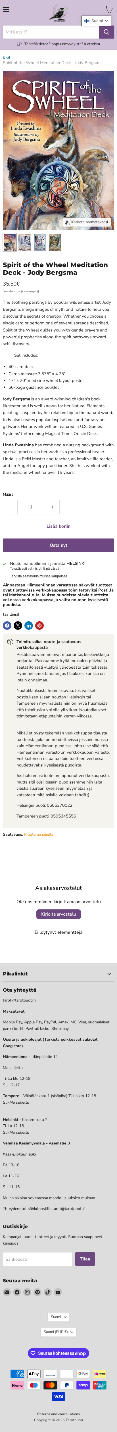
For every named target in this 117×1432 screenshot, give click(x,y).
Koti (6, 58)
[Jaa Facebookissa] (7, 625)
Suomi (56, 1316)
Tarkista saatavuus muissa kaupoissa (38, 576)
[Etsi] (106, 32)
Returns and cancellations (58, 1414)
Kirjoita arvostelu (58, 914)
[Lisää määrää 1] (52, 507)
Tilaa (85, 1259)
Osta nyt (58, 545)
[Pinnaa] (39, 625)
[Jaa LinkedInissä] (28, 625)
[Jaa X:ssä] (18, 625)
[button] (96, 21)
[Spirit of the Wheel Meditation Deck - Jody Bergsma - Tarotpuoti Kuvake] (9, 242)
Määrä (8, 495)
